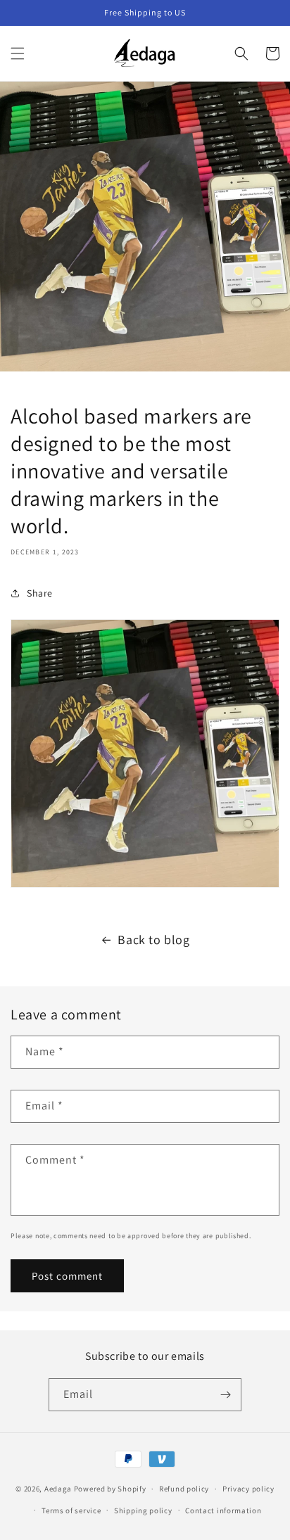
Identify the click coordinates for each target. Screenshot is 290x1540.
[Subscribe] (225, 1394)
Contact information (223, 1510)
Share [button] (40, 593)
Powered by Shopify (110, 1489)
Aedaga (58, 1489)
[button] (17, 53)
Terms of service (71, 1510)
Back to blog (153, 939)
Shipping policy (143, 1510)
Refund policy (184, 1489)
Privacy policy (248, 1489)
